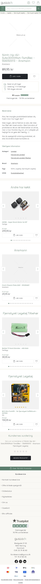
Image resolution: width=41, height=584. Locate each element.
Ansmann (6, 64)
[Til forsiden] (7, 3)
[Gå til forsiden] (20, 539)
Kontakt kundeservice (11, 480)
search (38, 8)
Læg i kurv (15, 76)
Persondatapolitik (18, 580)
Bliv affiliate (7, 514)
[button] (3, 206)
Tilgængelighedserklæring (32, 580)
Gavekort (6, 508)
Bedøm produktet (20, 458)
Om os (5, 502)
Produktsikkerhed (17, 173)
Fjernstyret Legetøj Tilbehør (21, 158)
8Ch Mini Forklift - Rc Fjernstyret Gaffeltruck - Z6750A (19, 412)
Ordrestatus (7, 491)
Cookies (20, 582)
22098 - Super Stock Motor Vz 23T (14, 222)
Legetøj (13, 151)
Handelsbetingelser (6, 580)
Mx (3, 415)
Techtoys (5, 350)
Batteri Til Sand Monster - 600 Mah (15, 348)
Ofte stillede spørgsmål (12, 485)
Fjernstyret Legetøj (18, 155)
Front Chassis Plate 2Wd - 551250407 (15, 285)
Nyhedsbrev (7, 497)
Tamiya (4, 224)
